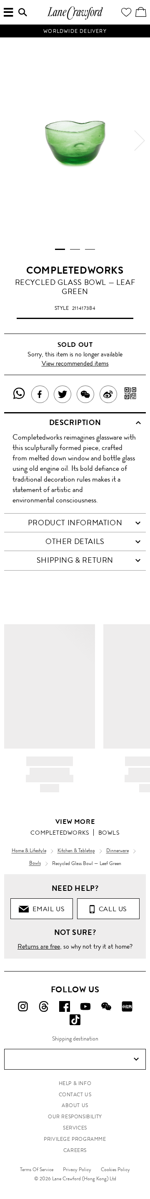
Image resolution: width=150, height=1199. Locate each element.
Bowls (109, 832)
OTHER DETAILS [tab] (75, 541)
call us (111, 909)
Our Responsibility (75, 1116)
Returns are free (39, 946)
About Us (75, 1105)
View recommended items (75, 363)
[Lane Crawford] (75, 18)
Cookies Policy (115, 1169)
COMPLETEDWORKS (74, 270)
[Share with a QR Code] (131, 394)
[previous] (10, 140)
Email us (47, 909)
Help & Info (75, 1083)
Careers (75, 1150)
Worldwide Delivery (75, 31)
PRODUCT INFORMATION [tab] (75, 522)
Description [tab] (75, 422)
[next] (139, 140)
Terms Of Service (36, 1169)
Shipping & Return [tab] (75, 560)
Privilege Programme (75, 1139)
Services (75, 1128)
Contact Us (75, 1094)
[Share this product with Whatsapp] (19, 394)
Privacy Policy (77, 1169)
